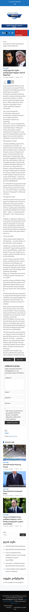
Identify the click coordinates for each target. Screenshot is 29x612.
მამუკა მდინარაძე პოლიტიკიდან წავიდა (15, 549)
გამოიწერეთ (18, 35)
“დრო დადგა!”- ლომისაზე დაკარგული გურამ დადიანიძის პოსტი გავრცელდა (15, 564)
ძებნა (4, 532)
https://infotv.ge (13, 436)
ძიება (23, 535)
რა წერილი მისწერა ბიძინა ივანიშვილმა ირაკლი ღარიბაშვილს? (15, 570)
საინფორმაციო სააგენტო (20, 607)
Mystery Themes (14, 603)
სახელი (7, 392)
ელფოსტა (8, 397)
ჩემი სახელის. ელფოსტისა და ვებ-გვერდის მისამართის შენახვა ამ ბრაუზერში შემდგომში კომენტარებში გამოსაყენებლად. (14, 415)
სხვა (15, 609)
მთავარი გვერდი (8, 605)
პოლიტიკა (8, 607)
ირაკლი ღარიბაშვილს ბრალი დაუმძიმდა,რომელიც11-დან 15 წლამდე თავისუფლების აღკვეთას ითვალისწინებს (15, 556)
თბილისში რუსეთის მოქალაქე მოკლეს (15, 546)
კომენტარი (8, 377)
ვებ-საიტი (7, 403)
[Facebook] (9, 82)
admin (17, 77)
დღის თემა (6, 68)
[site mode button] (5, 33)
